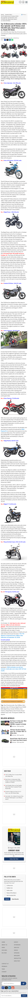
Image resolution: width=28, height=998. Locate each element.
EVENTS (16, 942)
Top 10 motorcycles (9, 705)
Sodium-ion (10, 888)
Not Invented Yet (11, 895)
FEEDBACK (4, 966)
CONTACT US (5, 963)
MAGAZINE (17, 955)
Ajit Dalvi (14, 726)
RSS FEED (4, 953)
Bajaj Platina (9, 710)
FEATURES (4, 950)
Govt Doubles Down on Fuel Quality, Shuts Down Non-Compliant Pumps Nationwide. (13, 787)
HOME (3, 942)
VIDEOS (16, 950)
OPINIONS (16, 953)
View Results (15, 899)
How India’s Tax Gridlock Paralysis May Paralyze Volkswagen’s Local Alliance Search (14, 798)
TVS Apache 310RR (17, 712)
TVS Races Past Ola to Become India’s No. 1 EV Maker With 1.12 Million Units (18, 731)
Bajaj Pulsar (7, 709)
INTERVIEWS (17, 944)
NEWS (3, 947)
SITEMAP (4, 971)
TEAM (3, 969)
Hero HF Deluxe (10, 707)
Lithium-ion (10, 885)
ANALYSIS (16, 947)
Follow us (24, 14)
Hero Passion (17, 710)
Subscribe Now (14, 859)
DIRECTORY (17, 961)
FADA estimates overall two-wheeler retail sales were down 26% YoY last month (13, 668)
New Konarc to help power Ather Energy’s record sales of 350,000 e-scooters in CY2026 (18, 722)
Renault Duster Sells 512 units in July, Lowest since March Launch (18, 739)
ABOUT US (4, 944)
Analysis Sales (8, 14)
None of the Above (11, 893)
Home (2, 14)
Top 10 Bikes (18, 705)
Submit (7, 899)
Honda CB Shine (14, 709)
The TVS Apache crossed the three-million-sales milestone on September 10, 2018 (12, 635)
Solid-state (9, 890)
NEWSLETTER (17, 958)
